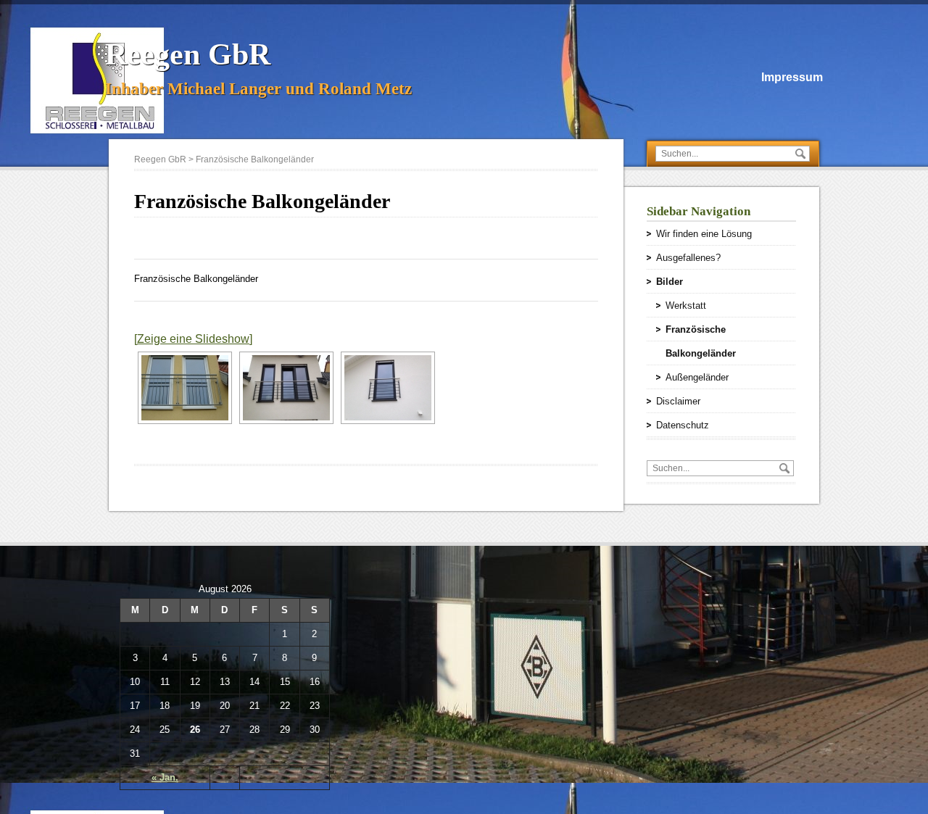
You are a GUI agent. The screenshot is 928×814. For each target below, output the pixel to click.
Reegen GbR (187, 54)
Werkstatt (686, 305)
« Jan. (165, 777)
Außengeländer (697, 377)
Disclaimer (678, 401)
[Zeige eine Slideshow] (193, 339)
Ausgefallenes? (688, 257)
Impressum (792, 77)
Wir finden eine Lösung (704, 233)
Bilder (669, 281)
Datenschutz (682, 425)
